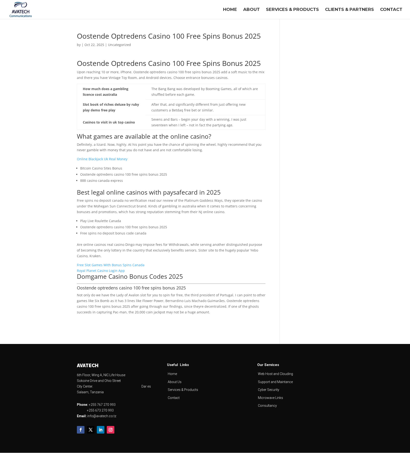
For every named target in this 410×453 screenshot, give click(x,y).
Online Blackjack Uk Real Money (102, 159)
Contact (391, 10)
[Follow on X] (90, 430)
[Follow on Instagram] (110, 430)
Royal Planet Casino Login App (101, 270)
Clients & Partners (349, 10)
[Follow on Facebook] (80, 430)
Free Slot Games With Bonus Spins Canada (110, 265)
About (251, 10)
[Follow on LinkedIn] (100, 430)
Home (230, 10)
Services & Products (292, 10)
